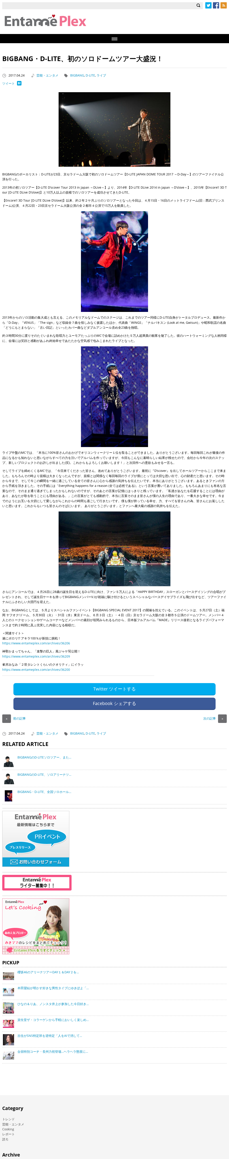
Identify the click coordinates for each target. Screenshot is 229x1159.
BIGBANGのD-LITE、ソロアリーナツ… (44, 774)
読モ (5, 1139)
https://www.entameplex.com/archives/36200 (36, 669)
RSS (224, 5)
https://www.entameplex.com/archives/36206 (36, 643)
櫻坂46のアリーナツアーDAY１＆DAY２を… (48, 972)
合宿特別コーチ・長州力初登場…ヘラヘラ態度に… (52, 1051)
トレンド (8, 1119)
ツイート (8, 83)
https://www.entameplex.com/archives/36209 (36, 656)
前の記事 (16, 718)
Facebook (216, 5)
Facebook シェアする (114, 703)
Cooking (8, 1129)
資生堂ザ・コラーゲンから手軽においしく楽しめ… (53, 1020)
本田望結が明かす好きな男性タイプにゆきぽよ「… (53, 988)
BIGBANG (77, 75)
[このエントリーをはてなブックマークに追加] (19, 84)
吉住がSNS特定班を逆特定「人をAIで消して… (49, 1035)
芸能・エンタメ (47, 75)
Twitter (208, 5)
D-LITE (90, 75)
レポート (8, 1134)
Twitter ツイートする (114, 689)
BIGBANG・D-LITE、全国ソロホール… (44, 792)
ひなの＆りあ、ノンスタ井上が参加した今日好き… (53, 1004)
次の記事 (213, 718)
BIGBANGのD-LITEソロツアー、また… (44, 757)
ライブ (101, 75)
